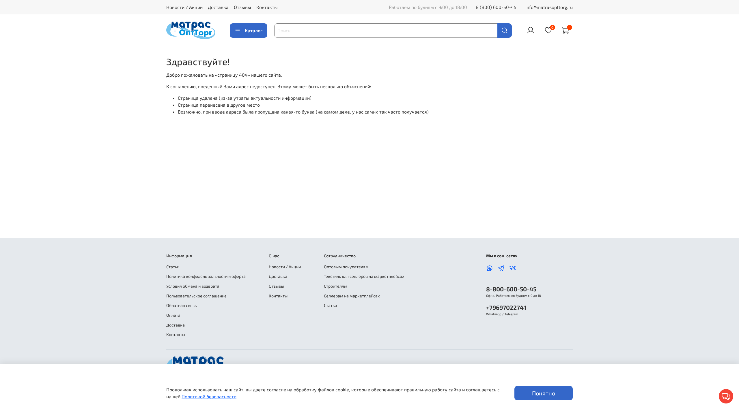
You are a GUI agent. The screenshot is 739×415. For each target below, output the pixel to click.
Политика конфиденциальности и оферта (206, 276)
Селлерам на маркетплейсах (352, 295)
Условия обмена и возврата (192, 286)
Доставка (218, 7)
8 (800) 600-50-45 (496, 7)
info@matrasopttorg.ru (549, 7)
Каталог (253, 30)
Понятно (543, 393)
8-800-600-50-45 (511, 289)
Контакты (267, 7)
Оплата (173, 315)
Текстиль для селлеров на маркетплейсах (364, 276)
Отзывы (242, 7)
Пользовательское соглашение (196, 295)
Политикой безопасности (209, 396)
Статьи (172, 266)
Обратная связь (181, 305)
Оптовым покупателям (346, 266)
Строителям (335, 286)
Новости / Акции (184, 7)
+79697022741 (506, 307)
